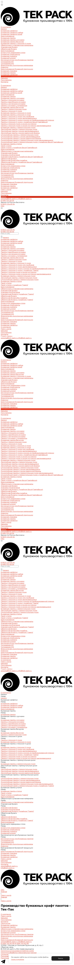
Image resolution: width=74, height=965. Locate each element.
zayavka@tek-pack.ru (9, 199)
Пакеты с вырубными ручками (13, 102)
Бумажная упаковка (9, 71)
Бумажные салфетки (9, 31)
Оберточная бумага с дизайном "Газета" (17, 300)
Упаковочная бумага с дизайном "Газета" (17, 294)
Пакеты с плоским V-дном (11, 111)
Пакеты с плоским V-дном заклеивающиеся (19, 118)
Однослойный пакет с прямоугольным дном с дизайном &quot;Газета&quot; (32, 142)
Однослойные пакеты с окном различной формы (21, 138)
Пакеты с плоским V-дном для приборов (17, 116)
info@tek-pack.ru (25, 199)
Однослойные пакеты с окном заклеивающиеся (20, 137)
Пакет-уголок (6, 146)
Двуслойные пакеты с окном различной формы (20, 133)
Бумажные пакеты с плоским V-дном (16, 43)
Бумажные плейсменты (10, 54)
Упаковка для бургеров (10, 155)
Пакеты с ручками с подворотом (14, 106)
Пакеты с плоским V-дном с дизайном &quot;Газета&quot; (24, 122)
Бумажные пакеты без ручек (12, 42)
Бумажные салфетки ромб (11, 34)
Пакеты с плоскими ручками (12, 100)
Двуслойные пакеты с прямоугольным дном (19, 129)
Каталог (4, 87)
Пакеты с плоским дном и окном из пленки (18, 124)
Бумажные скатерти (9, 56)
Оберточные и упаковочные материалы (17, 45)
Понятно (60, 958)
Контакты (4, 195)
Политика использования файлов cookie (17, 951)
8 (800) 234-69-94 (8, 204)
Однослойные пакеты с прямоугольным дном (20, 135)
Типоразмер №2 (7, 63)
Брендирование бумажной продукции (17, 69)
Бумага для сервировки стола (13, 53)
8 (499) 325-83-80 (8, 943)
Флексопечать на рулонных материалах (17, 65)
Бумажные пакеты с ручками (12, 40)
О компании (6, 85)
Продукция (5, 923)
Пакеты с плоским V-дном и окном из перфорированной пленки (27, 120)
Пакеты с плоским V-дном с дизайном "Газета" (20, 270)
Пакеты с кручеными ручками (13, 104)
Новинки (4, 67)
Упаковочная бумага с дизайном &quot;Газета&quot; (22, 157)
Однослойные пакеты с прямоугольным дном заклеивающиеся (27, 140)
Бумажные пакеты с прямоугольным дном (18, 127)
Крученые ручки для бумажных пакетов (17, 60)
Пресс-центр (6, 190)
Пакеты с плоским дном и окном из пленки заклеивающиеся (26, 126)
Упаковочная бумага (9, 47)
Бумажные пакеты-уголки (11, 144)
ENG (2, 206)
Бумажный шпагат (8, 58)
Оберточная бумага (9, 49)
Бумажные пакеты (8, 38)
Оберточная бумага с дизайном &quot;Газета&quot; (21, 162)
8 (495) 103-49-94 (7, 200)
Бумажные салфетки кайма (12, 32)
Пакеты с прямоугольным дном (14, 109)
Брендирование (7, 36)
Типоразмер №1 (7, 62)
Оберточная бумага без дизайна (14, 160)
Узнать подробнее (17, 959)
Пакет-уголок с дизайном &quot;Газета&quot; (19, 148)
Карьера (4, 191)
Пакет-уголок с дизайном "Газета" (14, 285)
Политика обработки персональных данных (19, 953)
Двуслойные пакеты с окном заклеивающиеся (20, 131)
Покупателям (6, 193)
